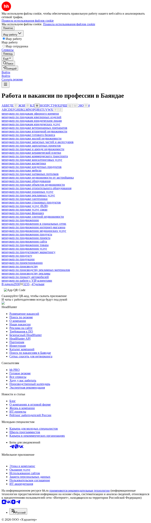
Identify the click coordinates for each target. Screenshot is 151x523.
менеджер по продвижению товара (25, 245)
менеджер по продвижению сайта (24, 241)
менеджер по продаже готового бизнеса (28, 135)
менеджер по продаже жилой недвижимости (32, 138)
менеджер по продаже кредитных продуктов (32, 167)
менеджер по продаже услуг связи (24, 209)
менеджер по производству (20, 266)
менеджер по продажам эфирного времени (30, 113)
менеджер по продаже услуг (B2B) (25, 206)
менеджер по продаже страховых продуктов (31, 202)
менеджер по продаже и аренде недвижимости (33, 149)
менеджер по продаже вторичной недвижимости (34, 131)
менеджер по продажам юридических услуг (31, 124)
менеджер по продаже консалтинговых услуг (32, 159)
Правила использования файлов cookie (69, 24)
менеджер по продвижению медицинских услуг (34, 230)
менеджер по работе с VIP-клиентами (27, 280)
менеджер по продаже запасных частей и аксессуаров (38, 142)
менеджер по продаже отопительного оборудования (36, 188)
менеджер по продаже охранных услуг (27, 191)
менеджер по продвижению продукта (27, 234)
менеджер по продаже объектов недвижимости (33, 184)
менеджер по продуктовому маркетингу (28, 252)
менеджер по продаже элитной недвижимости (33, 216)
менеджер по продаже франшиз (23, 213)
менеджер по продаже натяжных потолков (30, 174)
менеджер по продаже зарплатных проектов (31, 145)
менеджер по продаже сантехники (25, 199)
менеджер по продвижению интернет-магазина (33, 227)
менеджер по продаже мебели (21, 170)
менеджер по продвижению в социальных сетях (34, 223)
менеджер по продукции (18, 259)
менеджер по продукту (17, 255)
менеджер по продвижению (20, 220)
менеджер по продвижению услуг (24, 248)
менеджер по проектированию (22, 262)
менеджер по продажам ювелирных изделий (31, 117)
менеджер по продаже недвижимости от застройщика (38, 177)
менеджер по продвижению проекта (26, 238)
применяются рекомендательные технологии (79, 490)
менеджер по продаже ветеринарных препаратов (34, 127)
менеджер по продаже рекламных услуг (28, 195)
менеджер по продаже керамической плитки (31, 152)
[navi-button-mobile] (5, 84)
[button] (6, 72)
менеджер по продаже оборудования (26, 181)
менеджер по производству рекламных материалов (36, 270)
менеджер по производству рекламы (26, 273)
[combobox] (18, 511)
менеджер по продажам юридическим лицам (32, 120)
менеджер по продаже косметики (24, 163)
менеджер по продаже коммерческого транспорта (35, 156)
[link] (8, 63)
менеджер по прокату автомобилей (25, 277)
